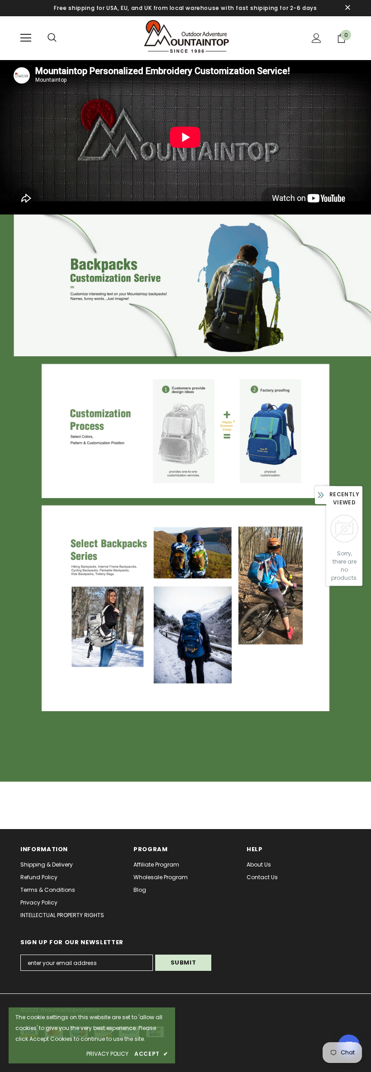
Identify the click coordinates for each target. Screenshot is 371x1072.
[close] (347, 8)
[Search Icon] (52, 37)
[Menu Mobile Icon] (25, 38)
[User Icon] (316, 38)
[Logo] (185, 38)
